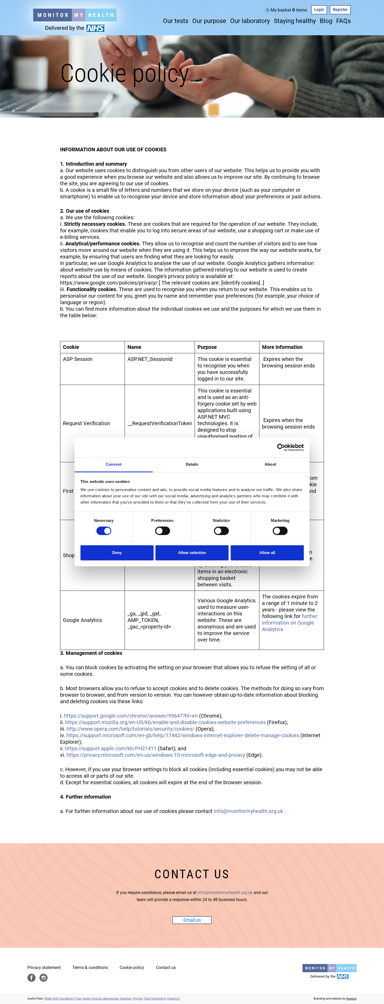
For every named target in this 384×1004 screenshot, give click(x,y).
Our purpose (209, 21)
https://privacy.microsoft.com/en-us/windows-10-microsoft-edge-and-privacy (156, 755)
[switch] (162, 531)
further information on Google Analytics (290, 622)
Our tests (175, 21)
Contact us (166, 967)
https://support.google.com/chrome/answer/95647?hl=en (131, 716)
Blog (326, 21)
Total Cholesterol (154, 998)
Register (340, 9)
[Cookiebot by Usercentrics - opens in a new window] (281, 447)
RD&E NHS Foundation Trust (62, 998)
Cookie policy (132, 967)
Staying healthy (295, 21)
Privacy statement (44, 967)
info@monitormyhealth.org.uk (248, 811)
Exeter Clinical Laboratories (100, 998)
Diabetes (125, 998)
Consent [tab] (113, 464)
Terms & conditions (90, 967)
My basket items (289, 10)
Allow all (267, 552)
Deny (117, 552)
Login (319, 9)
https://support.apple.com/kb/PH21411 (110, 748)
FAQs (343, 21)
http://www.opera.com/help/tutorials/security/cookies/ (130, 729)
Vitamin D (173, 998)
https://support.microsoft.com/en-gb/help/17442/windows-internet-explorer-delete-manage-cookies (182, 735)
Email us (192, 920)
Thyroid (137, 998)
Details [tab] (192, 464)
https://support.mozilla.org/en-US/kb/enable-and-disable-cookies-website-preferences (165, 722)
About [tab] (270, 464)
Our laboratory (250, 21)
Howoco (351, 998)
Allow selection (192, 552)
